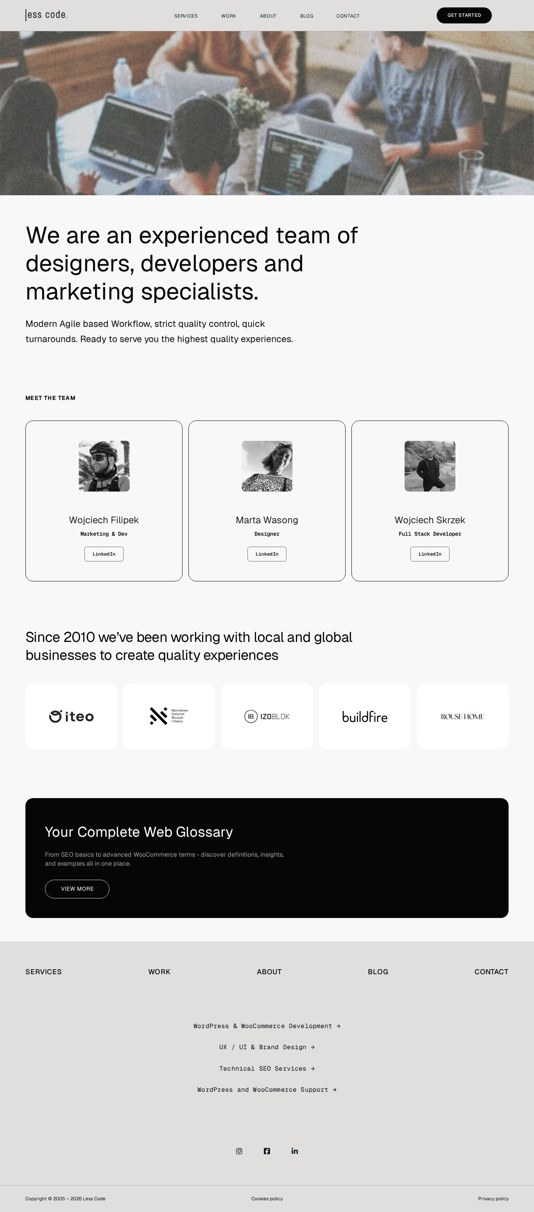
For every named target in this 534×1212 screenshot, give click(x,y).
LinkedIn (104, 554)
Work (228, 16)
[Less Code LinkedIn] (295, 1152)
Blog (306, 16)
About (268, 16)
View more (77, 888)
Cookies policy (267, 1199)
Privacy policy (493, 1199)
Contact (348, 16)
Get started (464, 15)
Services (186, 16)
